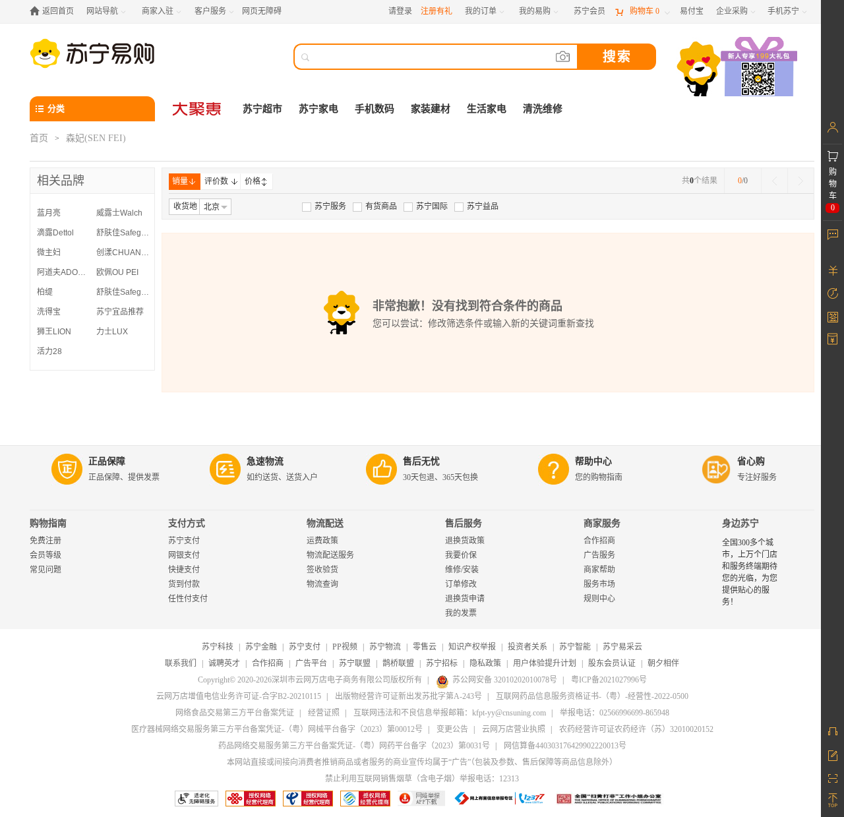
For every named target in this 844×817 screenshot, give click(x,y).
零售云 (425, 646)
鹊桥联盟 (398, 663)
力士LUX (112, 331)
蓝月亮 (49, 213)
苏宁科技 (217, 646)
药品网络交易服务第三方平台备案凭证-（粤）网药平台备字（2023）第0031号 (354, 745)
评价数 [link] (216, 181)
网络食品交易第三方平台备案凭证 (234, 712)
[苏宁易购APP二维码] (832, 777)
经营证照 (324, 712)
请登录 (400, 11)
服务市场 (599, 584)
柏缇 (45, 292)
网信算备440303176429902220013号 (565, 745)
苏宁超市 (262, 109)
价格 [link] (252, 181)
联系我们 (180, 663)
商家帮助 (599, 569)
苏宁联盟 (355, 663)
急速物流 (265, 461)
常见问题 (45, 569)
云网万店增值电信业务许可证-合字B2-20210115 (238, 696)
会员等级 (45, 555)
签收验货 (322, 569)
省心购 (751, 461)
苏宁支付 (184, 540)
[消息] (832, 234)
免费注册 (45, 540)
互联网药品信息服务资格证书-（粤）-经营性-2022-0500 (592, 696)
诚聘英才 (224, 663)
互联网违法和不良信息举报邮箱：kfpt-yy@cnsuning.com (449, 712)
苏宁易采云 (622, 646)
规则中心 (599, 598)
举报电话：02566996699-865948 (614, 712)
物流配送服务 (330, 555)
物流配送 (325, 523)
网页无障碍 (262, 11)
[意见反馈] (832, 754)
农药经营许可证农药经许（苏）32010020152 (636, 729)
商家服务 (602, 523)
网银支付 (184, 555)
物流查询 (322, 584)
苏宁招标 (442, 663)
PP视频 (344, 646)
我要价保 (461, 555)
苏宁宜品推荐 (120, 312)
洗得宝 (49, 312)
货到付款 (184, 584)
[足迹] (832, 293)
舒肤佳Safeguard (122, 232)
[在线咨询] (832, 731)
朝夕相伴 (663, 663)
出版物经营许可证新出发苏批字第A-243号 (408, 696)
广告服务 (599, 555)
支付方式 (186, 523)
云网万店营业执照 (513, 729)
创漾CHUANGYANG (122, 252)
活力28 (49, 351)
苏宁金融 (261, 646)
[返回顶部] (832, 800)
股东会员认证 (612, 663)
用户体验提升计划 (544, 663)
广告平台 (311, 663)
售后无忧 (421, 461)
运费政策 (322, 540)
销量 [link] (180, 181)
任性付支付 (188, 598)
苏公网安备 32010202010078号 (504, 679)
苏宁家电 (318, 109)
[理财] (832, 270)
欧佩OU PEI (117, 272)
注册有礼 (436, 11)
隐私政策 (485, 663)
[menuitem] (324, 206)
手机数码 (374, 109)
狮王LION (54, 331)
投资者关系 (527, 646)
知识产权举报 (472, 646)
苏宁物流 (385, 646)
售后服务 (463, 523)
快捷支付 (184, 569)
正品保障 (106, 461)
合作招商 (599, 540)
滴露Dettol (55, 232)
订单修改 (461, 584)
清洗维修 (542, 109)
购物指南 (48, 523)
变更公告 (452, 729)
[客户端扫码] (738, 68)
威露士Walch (119, 213)
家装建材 (430, 109)
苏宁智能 (575, 646)
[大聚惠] (198, 108)
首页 (39, 138)
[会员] (832, 127)
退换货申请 (465, 598)
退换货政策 (465, 540)
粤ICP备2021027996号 (609, 679)
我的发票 (461, 613)
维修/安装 (462, 569)
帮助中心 (593, 461)
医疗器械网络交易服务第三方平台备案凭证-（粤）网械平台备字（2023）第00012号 (277, 729)
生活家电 (486, 109)
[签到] (832, 316)
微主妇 (49, 252)
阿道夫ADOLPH (63, 272)
